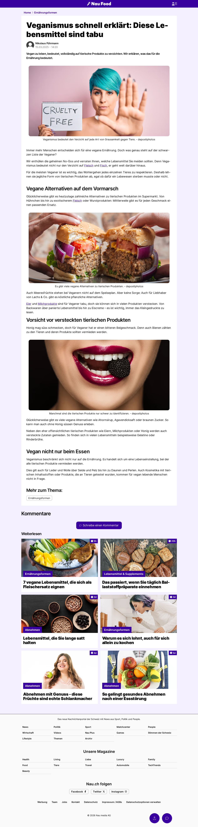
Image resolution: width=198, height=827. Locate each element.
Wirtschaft (28, 732)
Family (151, 759)
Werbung (42, 802)
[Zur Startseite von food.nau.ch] (99, 4)
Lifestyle (26, 738)
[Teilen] (154, 818)
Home (27, 12)
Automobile (123, 765)
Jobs (64, 802)
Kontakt (76, 802)
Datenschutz (91, 802)
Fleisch (88, 165)
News (25, 727)
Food (25, 765)
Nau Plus (90, 732)
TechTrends (154, 765)
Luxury (120, 759)
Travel (88, 765)
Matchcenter (123, 727)
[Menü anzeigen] (174, 4)
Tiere (56, 765)
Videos (57, 732)
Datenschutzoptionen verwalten (143, 802)
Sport (88, 727)
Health (25, 759)
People (151, 727)
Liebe (88, 759)
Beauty (26, 771)
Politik (57, 727)
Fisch (103, 165)
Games (120, 732)
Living (57, 759)
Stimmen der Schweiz (159, 732)
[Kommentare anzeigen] (167, 818)
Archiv (88, 738)
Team (54, 802)
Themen (58, 738)
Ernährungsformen (45, 12)
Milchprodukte (47, 303)
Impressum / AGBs (112, 802)
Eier (28, 303)
